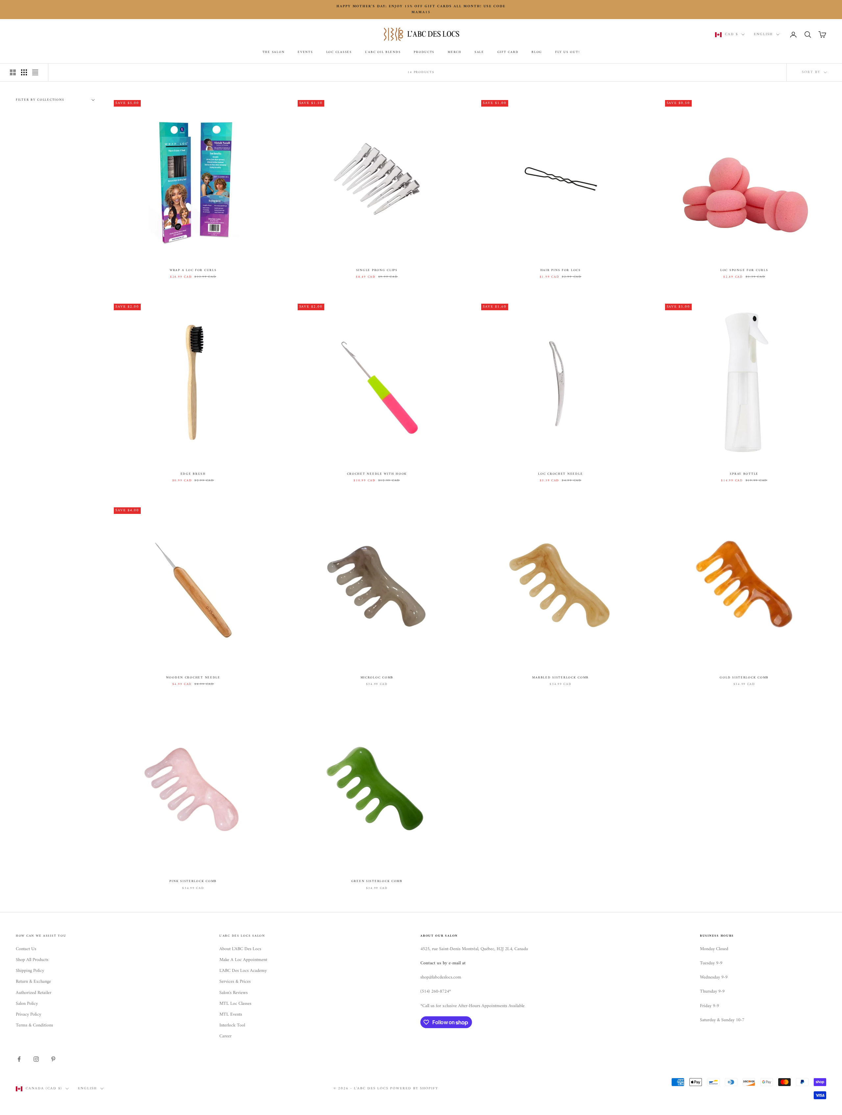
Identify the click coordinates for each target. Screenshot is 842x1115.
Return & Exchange (33, 981)
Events (305, 52)
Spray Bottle (744, 474)
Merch (454, 52)
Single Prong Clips (377, 270)
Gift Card (508, 52)
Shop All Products (32, 960)
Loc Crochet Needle (560, 474)
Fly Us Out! (567, 52)
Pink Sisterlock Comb (193, 881)
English (763, 35)
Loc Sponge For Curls (744, 270)
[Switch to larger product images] (13, 72)
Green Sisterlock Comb (377, 881)
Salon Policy (27, 1004)
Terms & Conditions (34, 1025)
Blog (537, 52)
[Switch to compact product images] (35, 72)
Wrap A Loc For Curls (193, 270)
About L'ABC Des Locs (240, 949)
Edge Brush (193, 474)
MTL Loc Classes (235, 1004)
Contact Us (26, 949)
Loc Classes (339, 52)
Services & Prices (235, 981)
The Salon (273, 52)
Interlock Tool (232, 1025)
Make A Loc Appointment (243, 960)
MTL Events (230, 1014)
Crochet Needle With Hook (377, 474)
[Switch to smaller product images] (24, 72)
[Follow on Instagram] (36, 1059)
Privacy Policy (28, 1014)
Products (424, 52)
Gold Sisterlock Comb (744, 677)
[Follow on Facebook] (19, 1059)
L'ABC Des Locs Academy (243, 971)
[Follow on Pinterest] (53, 1059)
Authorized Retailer (33, 993)
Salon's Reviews (233, 993)
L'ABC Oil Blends (383, 52)
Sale (479, 52)
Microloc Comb (376, 677)
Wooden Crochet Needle (193, 677)
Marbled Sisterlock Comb (560, 677)
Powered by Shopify (414, 1088)
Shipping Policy (30, 971)
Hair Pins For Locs (560, 270)
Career (225, 1036)
